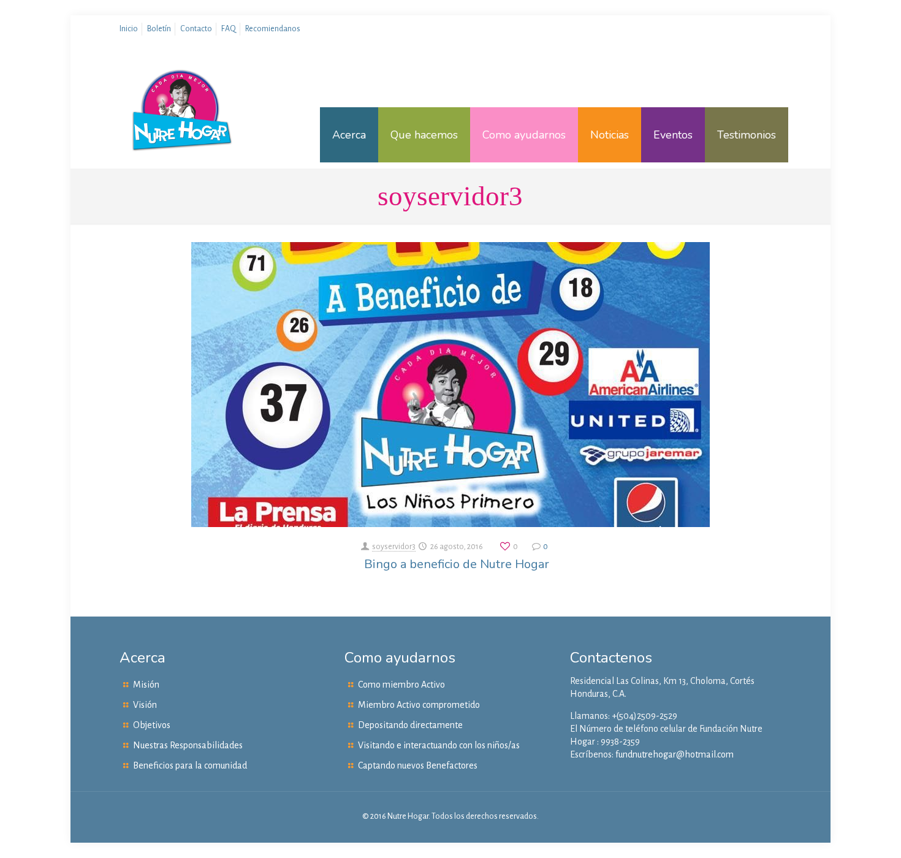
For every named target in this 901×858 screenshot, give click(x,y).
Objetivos (151, 725)
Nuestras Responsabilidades (188, 745)
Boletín (159, 29)
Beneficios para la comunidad (190, 765)
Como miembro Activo (401, 684)
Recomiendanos (272, 29)
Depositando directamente (410, 725)
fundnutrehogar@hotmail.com (674, 754)
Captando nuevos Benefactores (417, 765)
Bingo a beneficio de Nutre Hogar (456, 564)
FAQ (228, 29)
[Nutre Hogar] (182, 134)
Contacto (196, 29)
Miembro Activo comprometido (419, 705)
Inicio (129, 29)
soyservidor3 (394, 546)
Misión (146, 684)
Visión (145, 705)
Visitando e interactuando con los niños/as (439, 745)
